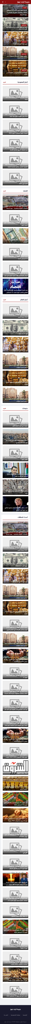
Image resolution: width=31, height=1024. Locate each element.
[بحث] (8, 2)
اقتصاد (25, 191)
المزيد (4, 82)
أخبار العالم (24, 300)
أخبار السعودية (23, 82)
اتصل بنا (6, 1015)
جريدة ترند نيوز (23, 2)
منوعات (25, 408)
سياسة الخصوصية (15, 1015)
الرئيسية (25, 1015)
